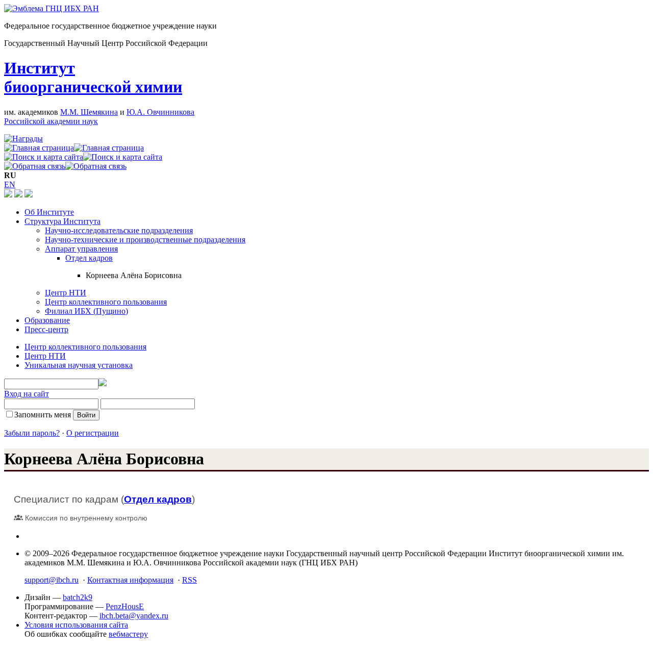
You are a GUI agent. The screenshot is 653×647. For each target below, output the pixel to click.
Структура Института (62, 221)
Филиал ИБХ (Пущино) (86, 311)
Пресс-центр (46, 329)
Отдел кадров (89, 258)
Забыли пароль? (32, 433)
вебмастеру (128, 634)
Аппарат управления (81, 248)
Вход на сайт (26, 393)
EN (9, 184)
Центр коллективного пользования (106, 301)
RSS (189, 580)
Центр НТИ (65, 292)
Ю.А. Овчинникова (160, 112)
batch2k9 (77, 597)
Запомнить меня (42, 414)
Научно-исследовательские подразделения (119, 230)
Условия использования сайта (76, 624)
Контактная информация (130, 580)
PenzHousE (125, 606)
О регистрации (92, 433)
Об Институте (49, 212)
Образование (47, 320)
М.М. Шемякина (89, 112)
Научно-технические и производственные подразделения (145, 239)
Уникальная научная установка (78, 365)
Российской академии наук (51, 121)
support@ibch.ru (51, 580)
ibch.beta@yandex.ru (133, 615)
